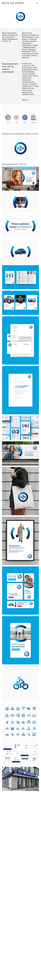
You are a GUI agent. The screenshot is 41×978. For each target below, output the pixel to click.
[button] (37, 3)
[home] (12, 3)
